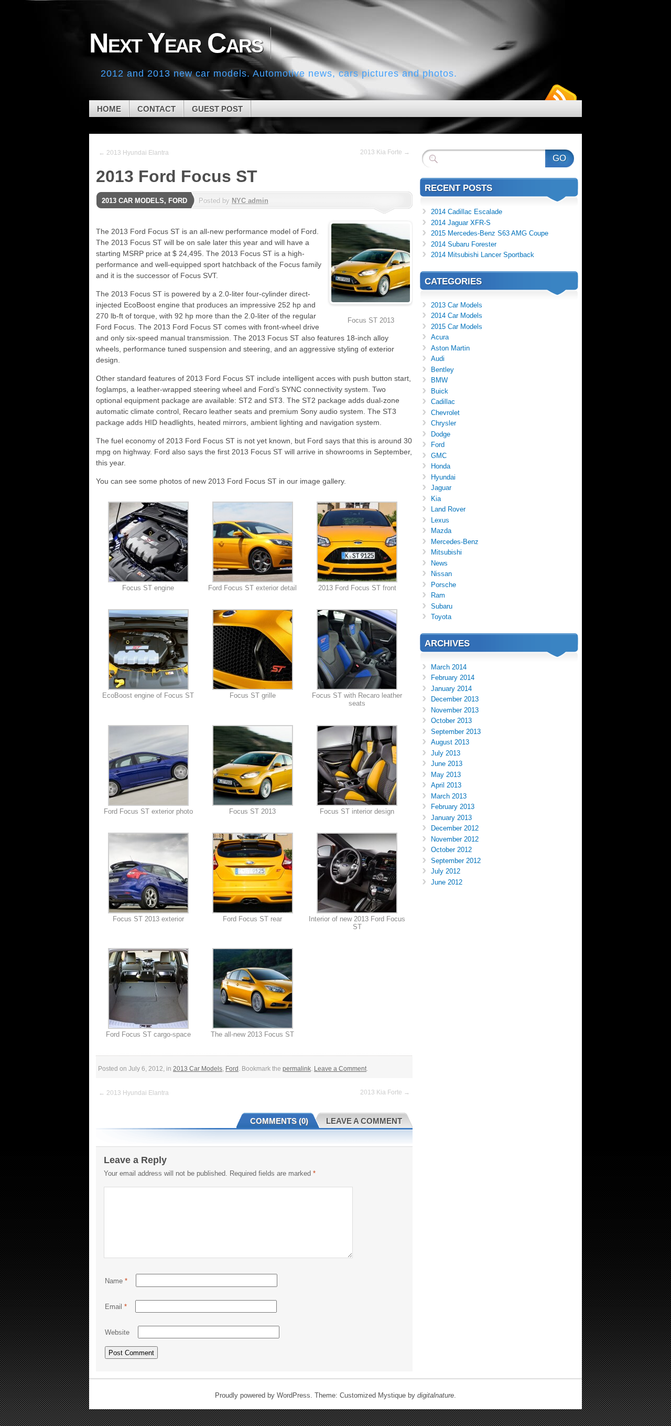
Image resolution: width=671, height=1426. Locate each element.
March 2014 (449, 667)
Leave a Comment (340, 1068)
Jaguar (441, 488)
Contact (156, 108)
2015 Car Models (456, 327)
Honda (440, 466)
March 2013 (449, 796)
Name (116, 1281)
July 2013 (445, 753)
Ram (438, 595)
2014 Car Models (456, 316)
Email (116, 1307)
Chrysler (443, 423)
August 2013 (450, 742)
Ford (177, 201)
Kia (436, 499)
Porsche (443, 585)
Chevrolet (445, 413)
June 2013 (446, 764)
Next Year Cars (176, 43)
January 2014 (451, 689)
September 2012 (456, 861)
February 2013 (452, 807)
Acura (440, 337)
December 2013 (455, 699)
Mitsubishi (446, 552)
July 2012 (445, 871)
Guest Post (217, 108)
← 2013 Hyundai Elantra (134, 152)
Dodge (440, 434)
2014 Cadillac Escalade (466, 212)
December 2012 (455, 828)
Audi (438, 359)
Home (109, 108)
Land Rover (448, 509)
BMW (439, 380)
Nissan (441, 574)
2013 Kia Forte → (385, 152)
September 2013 (456, 732)
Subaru (441, 606)
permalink (297, 1068)
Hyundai (443, 477)
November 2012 (455, 839)
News (439, 563)
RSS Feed (560, 96)
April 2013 (446, 785)
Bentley (442, 370)
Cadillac (443, 402)
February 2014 (452, 678)
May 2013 (446, 775)
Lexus (440, 520)
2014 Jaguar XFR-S (461, 223)
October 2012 (451, 850)
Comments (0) (279, 1120)
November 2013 (455, 710)
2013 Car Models (133, 201)
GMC (439, 456)
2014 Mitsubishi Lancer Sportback (482, 255)
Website (117, 1332)
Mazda (441, 531)
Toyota (441, 617)
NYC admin (250, 201)
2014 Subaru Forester (463, 244)
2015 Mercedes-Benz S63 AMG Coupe (489, 233)
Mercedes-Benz (455, 542)
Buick (439, 391)
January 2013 (451, 818)
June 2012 (446, 882)
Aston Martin (450, 348)
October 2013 (451, 721)
